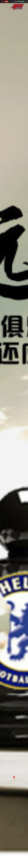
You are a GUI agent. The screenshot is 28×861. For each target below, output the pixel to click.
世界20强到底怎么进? (19, 1)
